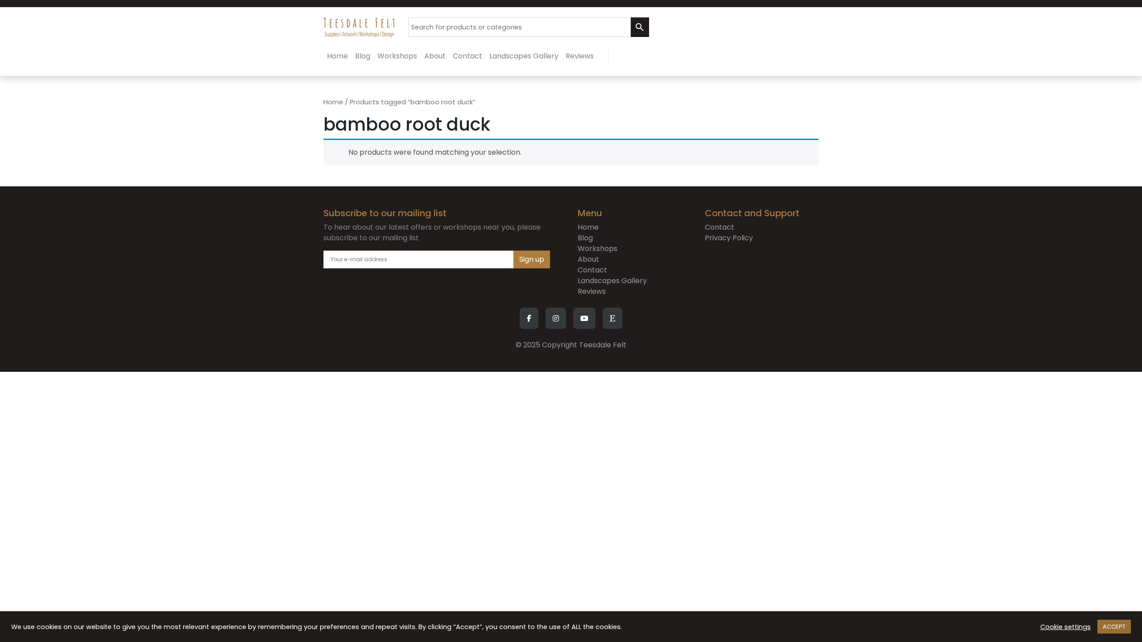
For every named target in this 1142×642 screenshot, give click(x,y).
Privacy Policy (729, 238)
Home (333, 102)
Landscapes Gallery (612, 281)
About (588, 259)
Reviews (592, 291)
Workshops (597, 248)
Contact (592, 270)
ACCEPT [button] (1114, 626)
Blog (585, 238)
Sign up (531, 259)
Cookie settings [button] (1065, 627)
